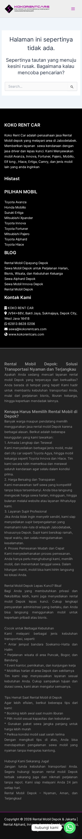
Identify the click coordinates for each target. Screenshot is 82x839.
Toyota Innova (15, 223)
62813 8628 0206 (21, 324)
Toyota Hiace (14, 244)
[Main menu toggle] (73, 8)
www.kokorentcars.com (26, 334)
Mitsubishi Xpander (18, 218)
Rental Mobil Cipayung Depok (26, 263)
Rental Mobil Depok (18, 289)
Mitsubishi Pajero (17, 234)
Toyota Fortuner (16, 229)
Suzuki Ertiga (13, 213)
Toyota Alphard (15, 239)
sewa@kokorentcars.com (28, 329)
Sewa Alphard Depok (19, 279)
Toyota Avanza (15, 202)
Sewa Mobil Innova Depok (23, 284)
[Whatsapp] (70, 828)
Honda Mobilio (15, 207)
